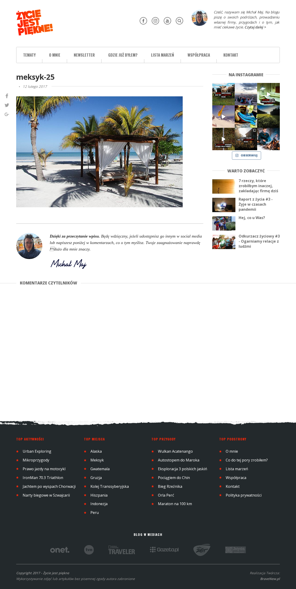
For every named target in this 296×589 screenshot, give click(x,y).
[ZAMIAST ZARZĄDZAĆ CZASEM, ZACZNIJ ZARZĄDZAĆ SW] (268, 139)
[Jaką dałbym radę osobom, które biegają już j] (246, 116)
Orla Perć (166, 495)
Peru (94, 512)
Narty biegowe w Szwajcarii (46, 495)
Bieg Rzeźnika (170, 486)
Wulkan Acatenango (175, 451)
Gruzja (96, 477)
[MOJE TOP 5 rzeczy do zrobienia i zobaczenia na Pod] (246, 139)
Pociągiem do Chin (174, 477)
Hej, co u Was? (252, 217)
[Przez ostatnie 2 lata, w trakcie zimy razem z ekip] (246, 94)
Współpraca (199, 55)
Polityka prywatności (244, 495)
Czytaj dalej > (255, 27)
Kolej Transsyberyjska (109, 486)
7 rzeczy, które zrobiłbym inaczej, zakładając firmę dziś (258, 185)
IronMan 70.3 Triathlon (43, 477)
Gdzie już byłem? (123, 55)
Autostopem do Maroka (178, 460)
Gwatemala (100, 468)
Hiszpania (99, 495)
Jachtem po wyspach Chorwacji (49, 486)
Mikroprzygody (36, 460)
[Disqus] (114, 352)
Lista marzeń (162, 55)
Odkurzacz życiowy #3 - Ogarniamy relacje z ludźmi (259, 241)
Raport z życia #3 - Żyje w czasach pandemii (256, 204)
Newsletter (84, 55)
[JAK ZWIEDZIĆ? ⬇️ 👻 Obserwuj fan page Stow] (268, 94)
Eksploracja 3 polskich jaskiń (182, 468)
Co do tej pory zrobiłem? (247, 460)
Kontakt (230, 55)
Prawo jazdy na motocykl (44, 468)
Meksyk (97, 460)
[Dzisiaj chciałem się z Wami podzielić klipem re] (223, 116)
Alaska (96, 451)
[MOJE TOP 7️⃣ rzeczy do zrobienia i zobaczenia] (223, 94)
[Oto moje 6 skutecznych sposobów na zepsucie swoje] (223, 139)
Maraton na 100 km (175, 503)
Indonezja (99, 503)
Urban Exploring (37, 451)
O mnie (54, 55)
